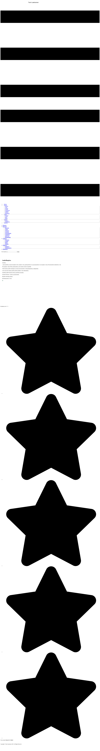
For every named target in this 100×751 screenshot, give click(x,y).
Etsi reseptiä (4, 251)
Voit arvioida (2, 740)
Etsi (18, 251)
